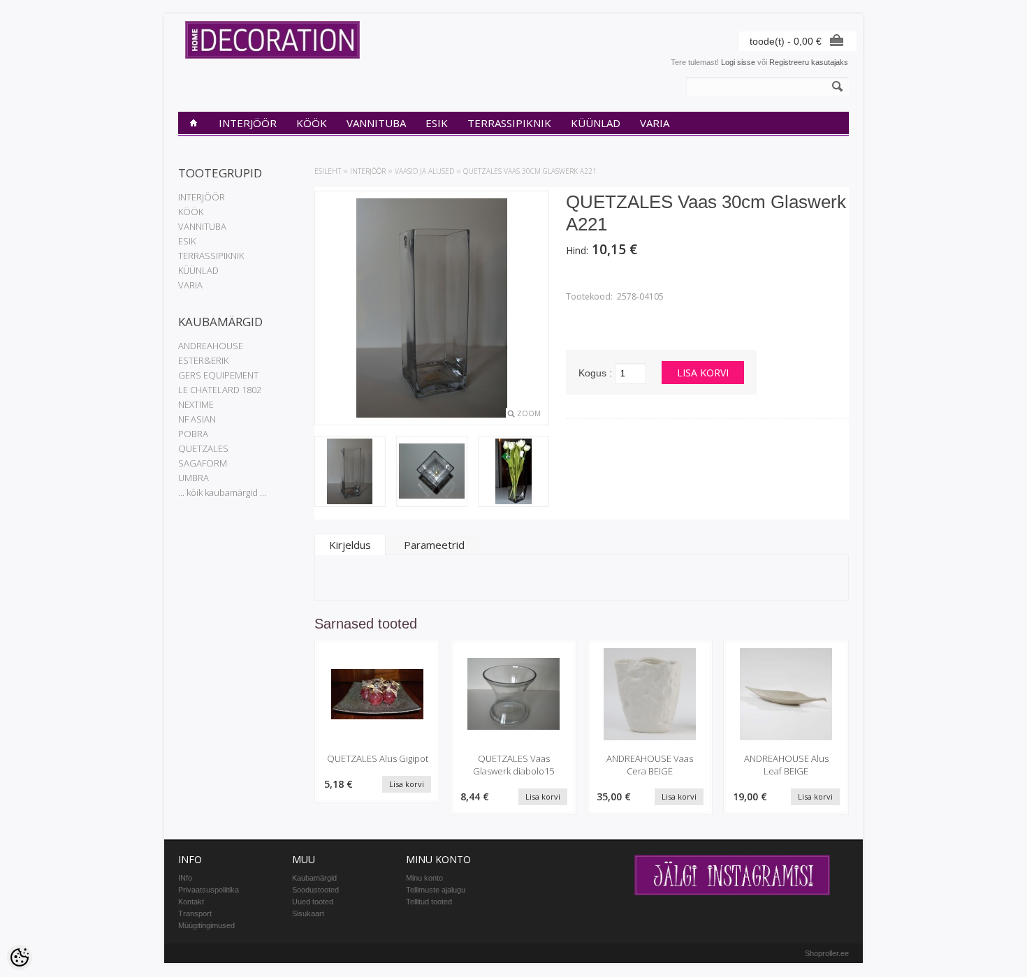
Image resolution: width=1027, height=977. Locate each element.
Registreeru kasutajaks (808, 62)
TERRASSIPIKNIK (509, 123)
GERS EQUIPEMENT (218, 375)
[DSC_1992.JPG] (350, 472)
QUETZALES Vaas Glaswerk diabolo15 (513, 764)
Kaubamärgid (314, 878)
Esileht (327, 171)
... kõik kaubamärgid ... (222, 492)
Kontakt (191, 901)
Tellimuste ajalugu (435, 890)
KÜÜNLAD (595, 123)
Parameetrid (434, 545)
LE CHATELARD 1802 (219, 389)
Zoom (529, 413)
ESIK (436, 123)
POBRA (193, 433)
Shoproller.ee (827, 953)
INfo (185, 878)
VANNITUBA (376, 123)
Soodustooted (315, 890)
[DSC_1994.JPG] (431, 472)
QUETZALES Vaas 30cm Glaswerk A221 (530, 171)
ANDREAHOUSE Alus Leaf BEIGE (786, 764)
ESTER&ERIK (203, 360)
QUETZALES (203, 448)
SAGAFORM (202, 463)
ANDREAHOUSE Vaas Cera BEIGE (649, 764)
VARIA (654, 123)
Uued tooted (312, 901)
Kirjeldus (350, 545)
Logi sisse (738, 62)
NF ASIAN (197, 419)
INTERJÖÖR (248, 123)
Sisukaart (308, 913)
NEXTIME (196, 404)
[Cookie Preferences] (19, 957)
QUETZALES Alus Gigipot (377, 758)
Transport (195, 913)
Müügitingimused (206, 925)
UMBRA (193, 477)
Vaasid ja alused (424, 171)
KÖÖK (311, 123)
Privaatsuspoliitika (208, 890)
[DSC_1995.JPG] (513, 472)
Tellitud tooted (429, 901)
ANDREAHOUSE (210, 345)
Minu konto (424, 878)
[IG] (732, 892)
